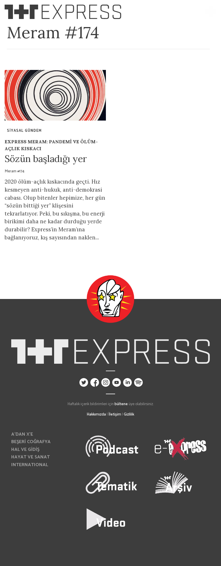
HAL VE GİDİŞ (25, 449)
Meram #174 (14, 171)
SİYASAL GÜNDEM (24, 131)
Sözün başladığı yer (46, 159)
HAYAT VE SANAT (30, 457)
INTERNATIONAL (29, 465)
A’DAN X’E (22, 434)
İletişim (114, 414)
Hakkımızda (96, 414)
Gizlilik (129, 414)
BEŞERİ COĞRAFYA (31, 442)
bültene (121, 404)
